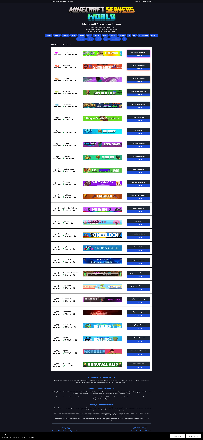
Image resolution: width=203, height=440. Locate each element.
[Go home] (101, 13)
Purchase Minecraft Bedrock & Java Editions (66, 431)
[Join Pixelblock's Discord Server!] (74, 197)
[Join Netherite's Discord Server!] (74, 67)
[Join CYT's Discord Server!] (74, 132)
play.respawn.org (138, 117)
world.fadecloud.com (138, 338)
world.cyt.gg (138, 130)
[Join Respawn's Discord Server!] (71, 119)
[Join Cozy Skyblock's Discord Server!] (73, 288)
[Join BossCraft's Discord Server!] (74, 236)
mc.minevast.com (138, 364)
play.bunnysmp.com (138, 260)
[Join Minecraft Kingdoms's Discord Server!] (73, 275)
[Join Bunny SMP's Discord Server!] (73, 262)
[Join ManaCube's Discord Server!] (76, 106)
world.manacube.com (139, 104)
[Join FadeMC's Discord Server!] (76, 340)
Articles (138, 1)
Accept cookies (193, 436)
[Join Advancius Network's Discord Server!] (73, 210)
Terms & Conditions (66, 429)
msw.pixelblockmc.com (138, 195)
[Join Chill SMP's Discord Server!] (74, 80)
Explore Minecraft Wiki (141, 427)
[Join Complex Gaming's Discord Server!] (76, 54)
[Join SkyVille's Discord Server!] (76, 353)
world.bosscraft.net (138, 234)
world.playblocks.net (138, 247)
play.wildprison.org (138, 299)
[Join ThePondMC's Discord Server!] (74, 327)
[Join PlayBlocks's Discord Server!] (73, 249)
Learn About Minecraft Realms (141, 431)
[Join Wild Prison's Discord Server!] (73, 301)
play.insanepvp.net (139, 312)
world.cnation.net (138, 169)
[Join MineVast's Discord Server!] (71, 366)
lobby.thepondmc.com (138, 325)
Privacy (149, 1)
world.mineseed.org (138, 182)
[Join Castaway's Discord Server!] (73, 158)
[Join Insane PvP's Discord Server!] (73, 314)
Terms (144, 1)
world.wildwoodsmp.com (139, 91)
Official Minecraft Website (141, 429)
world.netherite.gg (139, 65)
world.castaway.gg (139, 156)
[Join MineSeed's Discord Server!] (74, 184)
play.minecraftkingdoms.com (139, 273)
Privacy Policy (66, 427)
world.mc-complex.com (138, 52)
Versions (63, 1)
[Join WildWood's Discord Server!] (76, 93)
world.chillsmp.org (139, 78)
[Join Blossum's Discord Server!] (71, 223)
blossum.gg (138, 221)
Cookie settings (177, 436)
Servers (70, 1)
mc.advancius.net (138, 208)
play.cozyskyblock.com (138, 286)
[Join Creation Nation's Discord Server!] (73, 171)
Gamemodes (55, 1)
